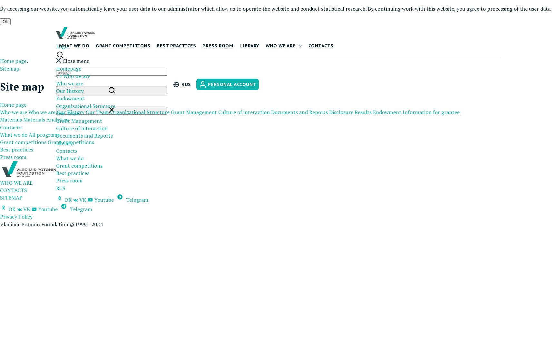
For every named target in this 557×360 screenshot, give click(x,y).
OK (68, 199)
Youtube (103, 199)
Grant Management (79, 120)
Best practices (176, 46)
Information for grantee (431, 112)
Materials (11, 119)
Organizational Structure (85, 106)
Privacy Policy (16, 216)
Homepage (68, 68)
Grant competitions (123, 46)
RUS (60, 188)
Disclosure (341, 112)
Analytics (57, 119)
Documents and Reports (84, 135)
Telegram (136, 199)
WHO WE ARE (16, 182)
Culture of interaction (82, 128)
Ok (5, 21)
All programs (44, 134)
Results (363, 112)
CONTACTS (13, 190)
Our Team (97, 112)
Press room (217, 46)
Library (249, 46)
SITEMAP (11, 197)
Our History (70, 90)
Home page (13, 60)
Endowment (70, 98)
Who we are (281, 46)
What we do (74, 46)
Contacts (321, 46)
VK (82, 199)
